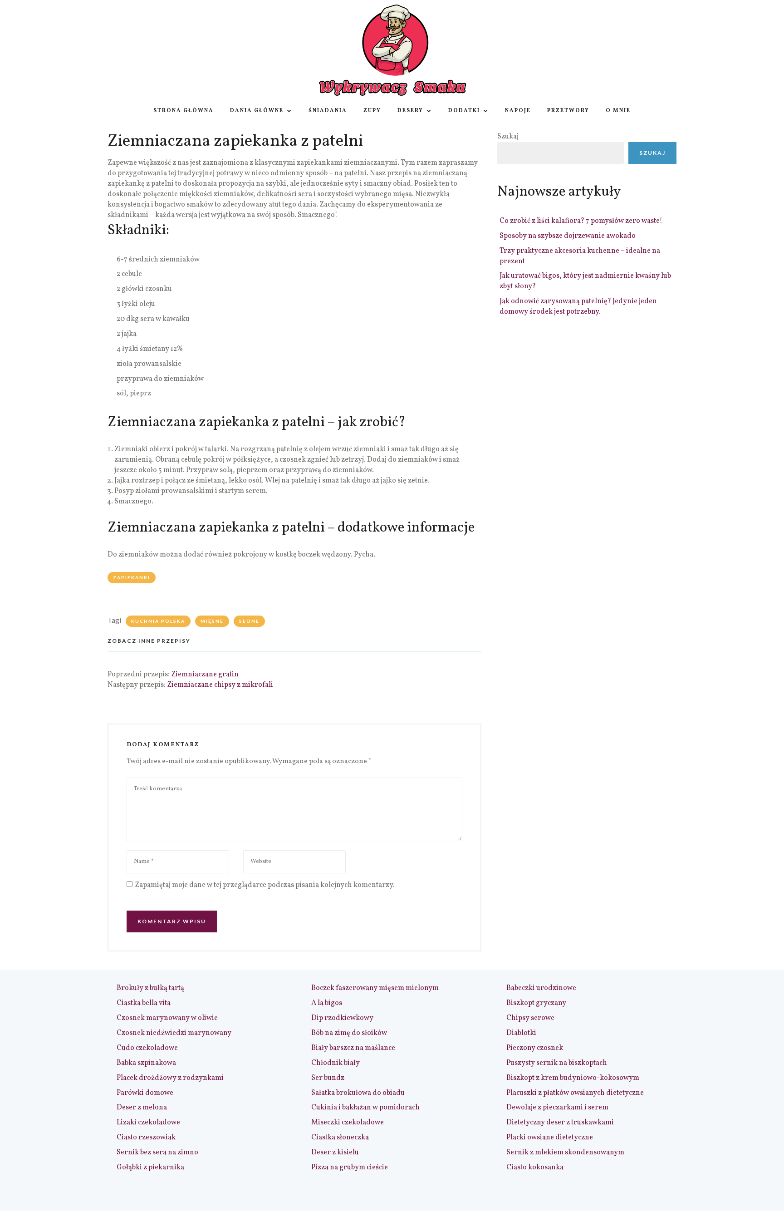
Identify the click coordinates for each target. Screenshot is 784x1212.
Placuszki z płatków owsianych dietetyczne (575, 1093)
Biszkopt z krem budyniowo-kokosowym (572, 1078)
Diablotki (521, 1033)
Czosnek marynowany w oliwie (167, 1018)
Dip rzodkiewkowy (342, 1018)
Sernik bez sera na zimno (157, 1153)
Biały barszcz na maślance (353, 1048)
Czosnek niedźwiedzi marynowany (174, 1033)
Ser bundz (327, 1078)
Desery (410, 110)
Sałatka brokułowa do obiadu (358, 1093)
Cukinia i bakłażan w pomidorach (365, 1108)
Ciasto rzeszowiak (146, 1138)
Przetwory (568, 110)
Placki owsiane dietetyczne (549, 1138)
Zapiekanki (131, 577)
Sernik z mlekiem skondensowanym (565, 1153)
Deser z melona (142, 1108)
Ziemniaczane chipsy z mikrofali (220, 685)
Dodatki (464, 110)
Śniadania (328, 110)
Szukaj (508, 137)
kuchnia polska (158, 621)
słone (249, 621)
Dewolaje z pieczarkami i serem (557, 1108)
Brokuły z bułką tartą (150, 988)
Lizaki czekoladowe (148, 1123)
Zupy (372, 110)
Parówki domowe (145, 1093)
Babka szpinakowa (146, 1063)
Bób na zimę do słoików (349, 1033)
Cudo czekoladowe (147, 1048)
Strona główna (183, 110)
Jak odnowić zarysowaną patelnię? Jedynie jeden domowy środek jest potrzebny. (578, 306)
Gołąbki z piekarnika (150, 1168)
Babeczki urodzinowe (541, 988)
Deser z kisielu (335, 1153)
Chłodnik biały (335, 1063)
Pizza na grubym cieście (349, 1168)
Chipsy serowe (530, 1018)
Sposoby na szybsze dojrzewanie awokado (568, 236)
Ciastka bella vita (144, 1003)
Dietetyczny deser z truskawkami (560, 1123)
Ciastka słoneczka (340, 1138)
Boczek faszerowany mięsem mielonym (375, 988)
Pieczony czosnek (534, 1048)
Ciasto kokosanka (535, 1168)
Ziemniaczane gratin (205, 675)
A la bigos (326, 1003)
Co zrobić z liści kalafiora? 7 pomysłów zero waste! (581, 221)
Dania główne (257, 110)
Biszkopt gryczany (536, 1003)
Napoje (518, 110)
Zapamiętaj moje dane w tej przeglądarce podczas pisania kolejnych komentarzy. (265, 885)
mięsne (212, 621)
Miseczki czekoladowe (347, 1123)
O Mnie (618, 110)
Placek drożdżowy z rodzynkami (170, 1078)
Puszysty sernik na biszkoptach (556, 1063)
